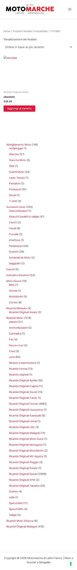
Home (7, 31)
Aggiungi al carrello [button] (19, 108)
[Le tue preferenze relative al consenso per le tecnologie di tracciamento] (70, 563)
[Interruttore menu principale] (69, 9)
